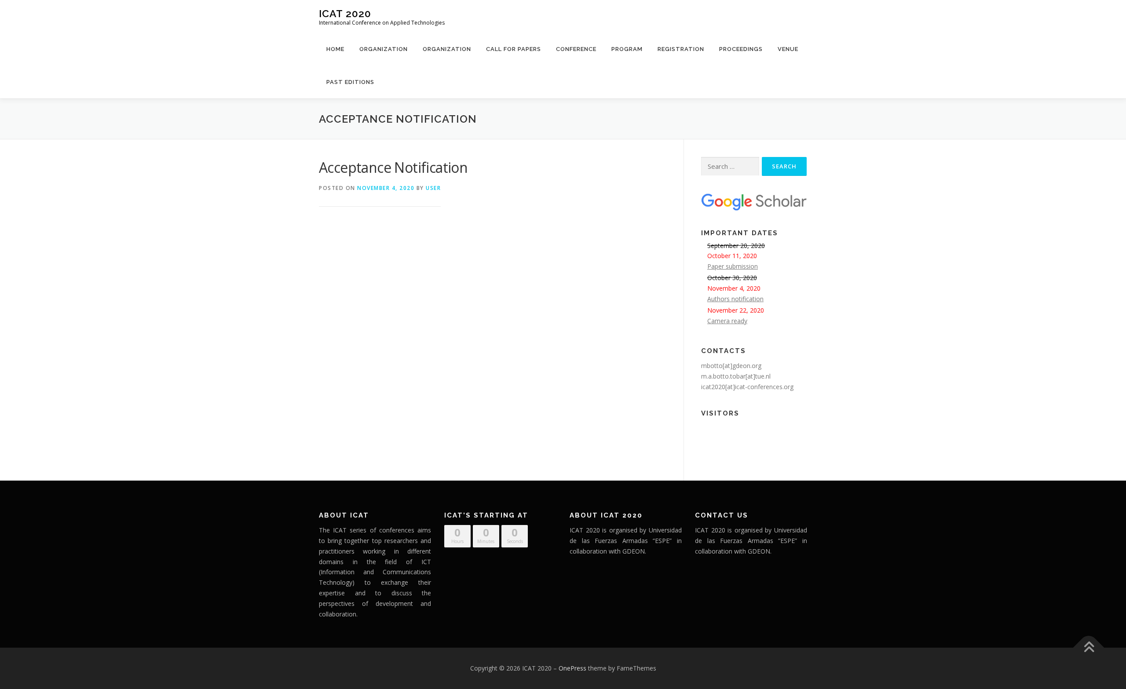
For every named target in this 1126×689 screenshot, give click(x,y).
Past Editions (350, 82)
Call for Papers (513, 49)
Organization (383, 49)
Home (335, 49)
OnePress (572, 668)
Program (627, 49)
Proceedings (741, 49)
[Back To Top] (1088, 647)
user (433, 188)
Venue (788, 49)
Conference (576, 49)
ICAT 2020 (345, 13)
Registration (681, 49)
